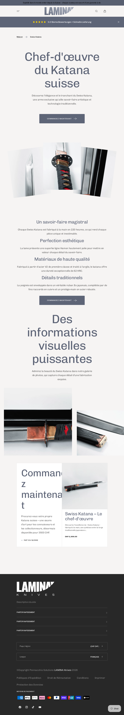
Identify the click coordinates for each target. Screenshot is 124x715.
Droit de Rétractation (59, 677)
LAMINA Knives (62, 670)
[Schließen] (118, 22)
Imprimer (100, 677)
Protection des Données (30, 684)
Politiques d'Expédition (29, 677)
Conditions (83, 677)
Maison (20, 37)
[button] (18, 11)
